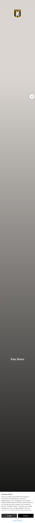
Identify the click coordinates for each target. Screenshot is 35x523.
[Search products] (32, 96)
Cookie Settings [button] (17, 520)
